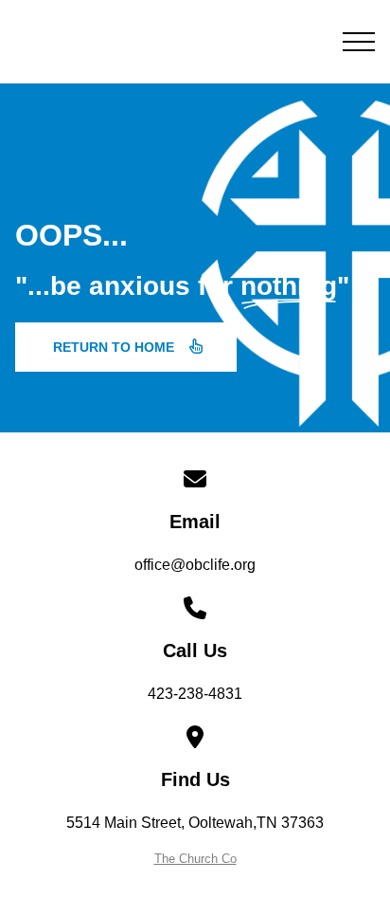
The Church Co (195, 859)
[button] (359, 42)
